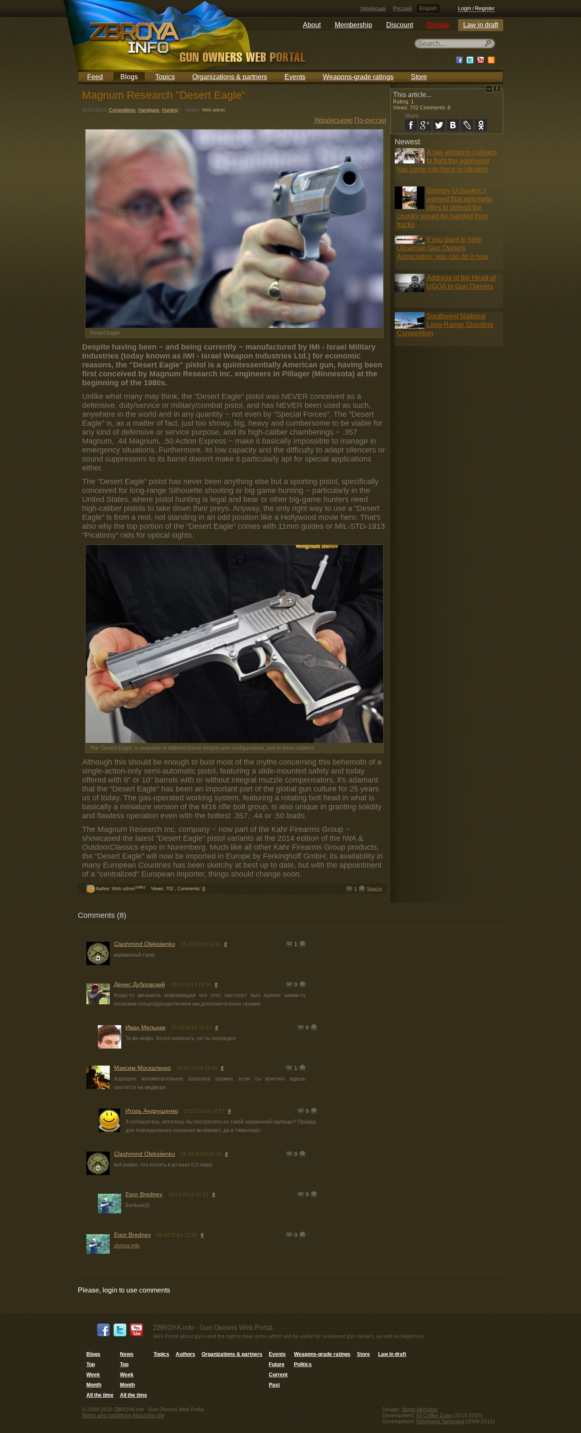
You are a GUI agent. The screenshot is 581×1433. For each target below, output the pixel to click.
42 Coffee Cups (434, 1416)
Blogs (129, 76)
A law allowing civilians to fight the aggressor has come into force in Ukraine (447, 161)
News (127, 1354)
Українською (333, 120)
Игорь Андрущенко (151, 1110)
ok (481, 125)
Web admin (213, 109)
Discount (399, 25)
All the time (100, 1395)
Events (295, 76)
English (428, 8)
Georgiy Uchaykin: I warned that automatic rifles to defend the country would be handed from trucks (445, 207)
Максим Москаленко (142, 1067)
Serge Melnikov (420, 1410)
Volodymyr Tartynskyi (440, 1421)
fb (410, 125)
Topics (165, 76)
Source (374, 888)
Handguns (148, 109)
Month (93, 1385)
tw (439, 125)
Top (90, 1364)
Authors (185, 1354)
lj (467, 125)
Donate (438, 25)
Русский (402, 8)
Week (93, 1375)
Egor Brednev (143, 1194)
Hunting (170, 109)
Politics (303, 1364)
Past (274, 1385)
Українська (373, 8)
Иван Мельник (145, 1027)
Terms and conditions (106, 1416)
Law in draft (480, 25)
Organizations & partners (229, 76)
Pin (497, 88)
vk (453, 125)
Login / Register (476, 8)
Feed (95, 76)
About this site (148, 1416)
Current (278, 1375)
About (312, 25)
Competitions (122, 109)
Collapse (489, 88)
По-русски (370, 120)
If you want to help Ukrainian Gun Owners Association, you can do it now (442, 248)
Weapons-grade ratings (358, 76)
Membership (353, 25)
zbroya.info (127, 1246)
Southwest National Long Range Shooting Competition (445, 324)
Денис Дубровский (139, 984)
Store (419, 76)
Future (277, 1364)
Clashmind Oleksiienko (144, 943)
